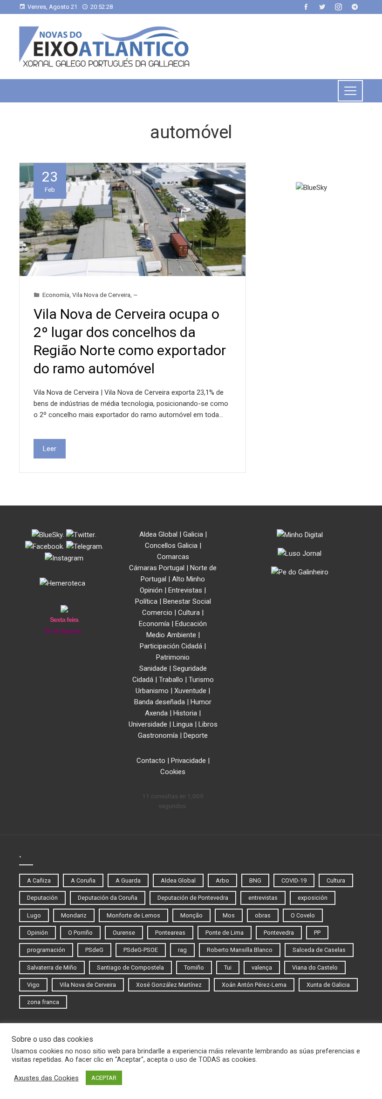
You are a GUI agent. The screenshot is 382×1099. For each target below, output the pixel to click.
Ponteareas (170, 932)
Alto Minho (188, 579)
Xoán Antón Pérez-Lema (254, 984)
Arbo (222, 880)
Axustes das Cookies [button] (46, 1078)
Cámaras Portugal (156, 568)
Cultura (189, 612)
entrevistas (263, 897)
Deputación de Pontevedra (192, 897)
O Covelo (303, 915)
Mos (229, 915)
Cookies (172, 772)
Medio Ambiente (171, 635)
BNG (255, 880)
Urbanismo (152, 691)
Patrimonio (173, 657)
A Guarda (128, 880)
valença (262, 967)
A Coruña (83, 880)
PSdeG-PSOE (140, 949)
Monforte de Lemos (133, 915)
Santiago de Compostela (130, 967)
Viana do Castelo (315, 967)
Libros (208, 724)
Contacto (150, 760)
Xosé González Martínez (169, 984)
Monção (191, 915)
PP (317, 932)
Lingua (183, 724)
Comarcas (173, 557)
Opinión (151, 590)
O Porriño (80, 932)
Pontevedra (279, 932)
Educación (191, 624)
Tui (228, 967)
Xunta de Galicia (328, 984)
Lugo (34, 915)
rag (182, 949)
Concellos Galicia (171, 545)
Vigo (33, 984)
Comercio (157, 612)
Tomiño (194, 967)
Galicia (193, 534)
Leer (49, 449)
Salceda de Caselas (319, 949)
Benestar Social (187, 601)
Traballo (171, 679)
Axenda (156, 713)
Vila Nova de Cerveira (101, 294)
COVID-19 (294, 880)
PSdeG (94, 949)
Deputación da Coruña (107, 897)
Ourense (124, 932)
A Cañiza (39, 880)
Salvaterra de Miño (52, 967)
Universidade (148, 724)
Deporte (196, 735)
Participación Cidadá (171, 646)
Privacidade (188, 760)
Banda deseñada (159, 702)
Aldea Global (158, 534)
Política (146, 601)
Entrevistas (185, 590)
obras (263, 915)
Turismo (201, 679)
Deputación (42, 897)
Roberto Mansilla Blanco (240, 949)
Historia (185, 713)
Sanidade (153, 668)
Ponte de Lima (224, 932)
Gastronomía (158, 735)
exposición (312, 897)
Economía (55, 294)
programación (46, 949)
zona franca (43, 1001)
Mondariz (74, 915)
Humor (201, 702)
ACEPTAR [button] (103, 1077)
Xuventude (190, 691)
